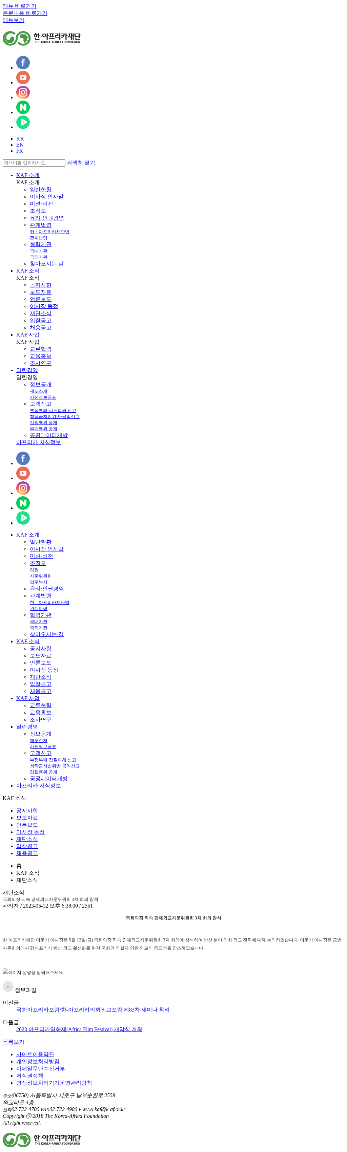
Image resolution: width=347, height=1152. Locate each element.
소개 (28, 535)
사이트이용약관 (35, 1054)
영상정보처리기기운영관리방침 (54, 1083)
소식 (28, 641)
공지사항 (41, 285)
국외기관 (38, 257)
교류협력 (41, 349)
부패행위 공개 (43, 428)
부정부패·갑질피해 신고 (53, 410)
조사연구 (41, 363)
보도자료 (41, 292)
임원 (34, 569)
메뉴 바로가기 (20, 6)
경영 (27, 727)
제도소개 (38, 391)
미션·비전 (41, 204)
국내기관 (38, 251)
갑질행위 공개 (43, 422)
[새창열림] (23, 67)
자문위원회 (41, 576)
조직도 (38, 211)
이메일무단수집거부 (40, 1068)
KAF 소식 (28, 271)
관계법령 (41, 225)
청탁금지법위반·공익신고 (55, 416)
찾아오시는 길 (47, 263)
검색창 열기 (81, 163)
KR (20, 139)
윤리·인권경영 (47, 218)
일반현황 (41, 189)
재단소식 (41, 313)
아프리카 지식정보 (38, 442)
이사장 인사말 (47, 196)
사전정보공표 (43, 397)
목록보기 (13, 1042)
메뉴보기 (13, 20)
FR (19, 151)
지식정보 (38, 785)
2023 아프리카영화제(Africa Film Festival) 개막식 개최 (79, 1029)
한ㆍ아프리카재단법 (49, 231)
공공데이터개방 (49, 435)
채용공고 (41, 327)
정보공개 (41, 384)
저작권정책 (29, 1076)
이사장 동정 (44, 306)
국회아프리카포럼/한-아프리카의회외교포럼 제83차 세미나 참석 (93, 1010)
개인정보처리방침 (38, 1061)
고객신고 (41, 404)
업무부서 (38, 582)
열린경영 (27, 370)
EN (20, 145)
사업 (28, 698)
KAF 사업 (28, 335)
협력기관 (41, 244)
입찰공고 (41, 320)
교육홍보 (41, 356)
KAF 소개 (28, 175)
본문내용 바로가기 (25, 13)
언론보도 (41, 299)
